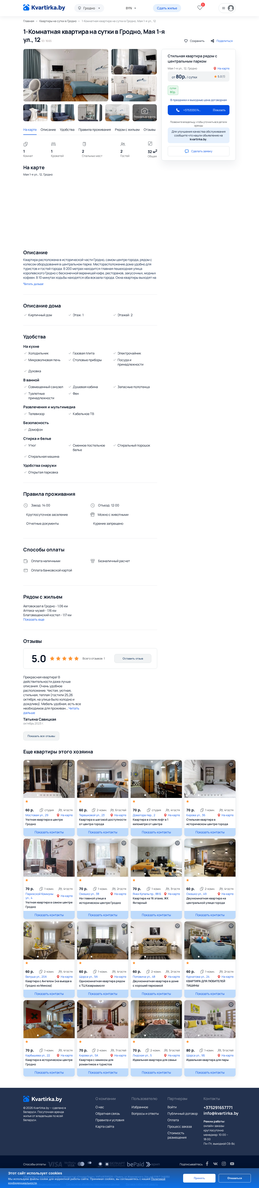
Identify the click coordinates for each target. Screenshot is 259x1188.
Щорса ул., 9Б (195, 1055)
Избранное (140, 1107)
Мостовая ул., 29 (36, 815)
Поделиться (225, 41)
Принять (199, 1177)
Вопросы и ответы (145, 1113)
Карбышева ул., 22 (37, 1055)
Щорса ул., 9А (88, 976)
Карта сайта (105, 1126)
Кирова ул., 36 (195, 815)
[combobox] (89, 8)
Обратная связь (108, 1113)
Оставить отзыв (133, 658)
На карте (30, 129)
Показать (219, 110)
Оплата (173, 1120)
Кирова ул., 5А (88, 1055)
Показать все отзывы (41, 736)
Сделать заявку (201, 151)
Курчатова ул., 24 (197, 976)
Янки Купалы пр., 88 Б (147, 894)
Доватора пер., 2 (144, 815)
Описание (48, 129)
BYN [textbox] (129, 8)
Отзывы (150, 129)
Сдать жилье (167, 8)
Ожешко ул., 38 (89, 894)
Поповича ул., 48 (144, 976)
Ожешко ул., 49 (196, 894)
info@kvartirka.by (221, 1113)
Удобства (67, 129)
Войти (172, 1107)
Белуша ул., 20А (36, 976)
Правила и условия (110, 1120)
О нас (100, 1107)
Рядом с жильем (127, 129)
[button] (70, 780)
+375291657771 (218, 1107)
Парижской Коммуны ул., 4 (39, 896)
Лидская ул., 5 (142, 1055)
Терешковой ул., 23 (92, 815)
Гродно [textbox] (89, 8)
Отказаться (234, 1177)
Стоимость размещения (177, 1135)
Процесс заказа (180, 1126)
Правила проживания (95, 129)
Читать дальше (33, 284)
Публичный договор (183, 1113)
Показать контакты (49, 832)
